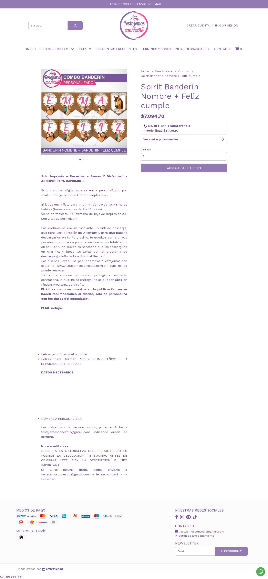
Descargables (198, 49)
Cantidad (146, 149)
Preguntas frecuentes (116, 49)
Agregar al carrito (184, 168)
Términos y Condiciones (161, 49)
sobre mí (85, 49)
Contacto (223, 49)
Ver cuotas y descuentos (160, 139)
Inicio (31, 49)
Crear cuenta (198, 25)
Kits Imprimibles (54, 49)
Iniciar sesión (226, 25)
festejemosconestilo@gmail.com (201, 531)
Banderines (164, 71)
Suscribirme (231, 551)
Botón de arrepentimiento (195, 535)
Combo (184, 71)
